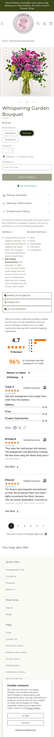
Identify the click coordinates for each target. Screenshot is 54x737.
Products (10, 583)
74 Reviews (18, 352)
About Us (10, 589)
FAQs (8, 632)
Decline (25, 722)
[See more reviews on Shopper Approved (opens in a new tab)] (24, 428)
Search (9, 607)
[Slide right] (33, 102)
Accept (25, 715)
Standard (10, 133)
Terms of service (14, 678)
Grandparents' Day (15, 569)
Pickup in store (25, 156)
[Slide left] (21, 102)
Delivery (10, 156)
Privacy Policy (33, 708)
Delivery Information (16, 652)
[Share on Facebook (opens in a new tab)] (15, 428)
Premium (10, 139)
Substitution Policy (15, 672)
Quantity (6, 145)
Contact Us (11, 639)
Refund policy (13, 665)
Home (5, 41)
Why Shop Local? (14, 645)
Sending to (12, 161)
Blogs (9, 614)
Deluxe (27, 133)
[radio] (39, 340)
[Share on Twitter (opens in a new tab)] (20, 428)
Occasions (11, 576)
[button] (38, 23)
